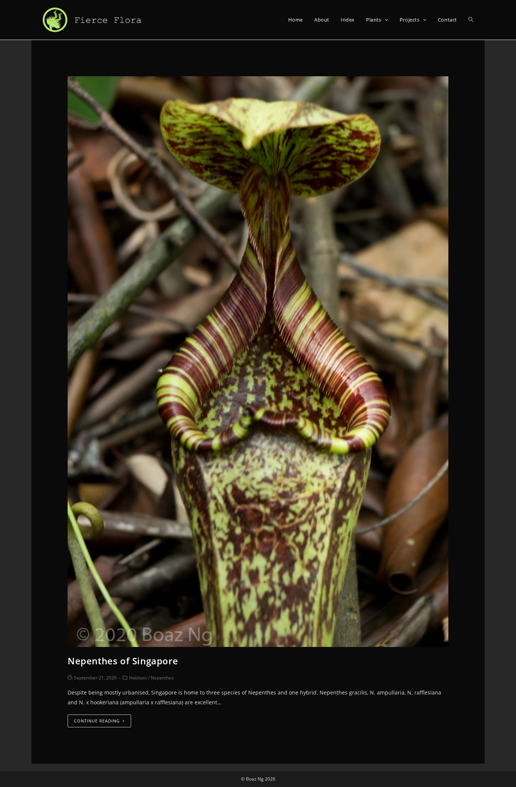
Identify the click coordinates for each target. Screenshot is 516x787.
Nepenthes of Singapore (123, 661)
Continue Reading (97, 721)
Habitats (138, 678)
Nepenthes (162, 678)
